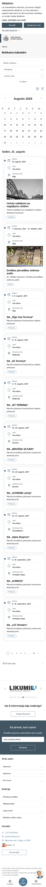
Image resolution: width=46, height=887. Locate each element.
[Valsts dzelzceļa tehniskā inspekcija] (22, 41)
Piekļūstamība (8, 804)
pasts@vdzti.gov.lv (12, 836)
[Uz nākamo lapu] (38, 653)
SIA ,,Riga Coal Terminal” (20, 317)
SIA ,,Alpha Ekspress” (18, 537)
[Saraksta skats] (42, 88)
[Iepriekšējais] (5, 688)
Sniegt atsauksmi (23, 714)
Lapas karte (8, 810)
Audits (10, 284)
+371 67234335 (11, 832)
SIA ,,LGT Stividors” (17, 624)
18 (34, 653)
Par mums (7, 780)
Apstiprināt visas (34, 25)
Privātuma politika (10, 797)
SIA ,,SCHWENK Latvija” (19, 493)
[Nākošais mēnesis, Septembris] (40, 98)
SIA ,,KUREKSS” (15, 581)
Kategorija (8, 69)
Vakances (7, 766)
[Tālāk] (41, 688)
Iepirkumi (7, 773)
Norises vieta (9, 76)
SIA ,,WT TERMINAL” (17, 404)
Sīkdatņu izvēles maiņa (12, 817)
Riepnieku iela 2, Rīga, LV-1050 (17, 840)
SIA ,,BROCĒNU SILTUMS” (20, 449)
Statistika (11, 217)
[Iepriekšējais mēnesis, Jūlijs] (5, 98)
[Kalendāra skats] (37, 88)
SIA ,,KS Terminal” (16, 361)
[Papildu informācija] (14, 845)
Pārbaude (11, 328)
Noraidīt (12, 25)
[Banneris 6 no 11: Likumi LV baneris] (23, 688)
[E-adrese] (7, 845)
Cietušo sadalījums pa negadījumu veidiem (18, 205)
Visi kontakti (14, 852)
